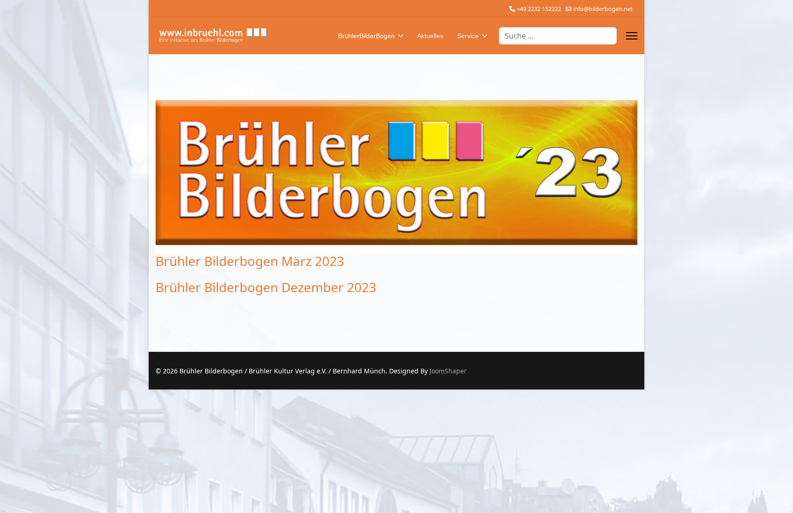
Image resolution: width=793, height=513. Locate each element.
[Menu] (631, 35)
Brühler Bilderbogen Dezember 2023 (266, 287)
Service (468, 35)
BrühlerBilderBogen (366, 35)
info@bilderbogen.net (603, 9)
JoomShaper (448, 370)
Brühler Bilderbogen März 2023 (250, 261)
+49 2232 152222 (539, 9)
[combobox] (558, 36)
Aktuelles (430, 35)
